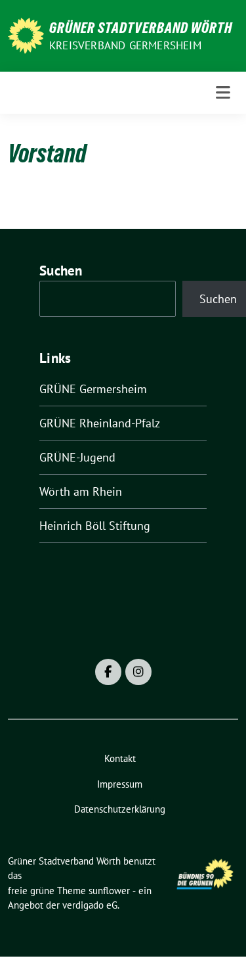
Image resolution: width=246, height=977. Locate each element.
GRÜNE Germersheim (93, 388)
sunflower (109, 890)
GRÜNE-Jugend (77, 457)
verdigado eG (89, 905)
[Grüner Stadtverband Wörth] (26, 34)
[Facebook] (108, 672)
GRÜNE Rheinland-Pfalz (99, 423)
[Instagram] (138, 672)
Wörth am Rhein (80, 491)
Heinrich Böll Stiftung (94, 525)
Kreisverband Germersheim (125, 45)
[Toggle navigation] (223, 93)
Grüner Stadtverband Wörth (140, 27)
